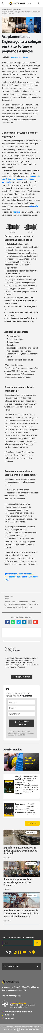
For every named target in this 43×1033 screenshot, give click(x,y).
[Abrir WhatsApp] (37, 1027)
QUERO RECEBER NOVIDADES (22, 723)
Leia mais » (7, 858)
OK (37, 943)
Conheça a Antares (21, 677)
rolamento (33, 206)
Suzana (25, 57)
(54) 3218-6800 (9, 1018)
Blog (8, 9)
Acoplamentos (15, 9)
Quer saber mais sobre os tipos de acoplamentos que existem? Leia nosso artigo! (21, 577)
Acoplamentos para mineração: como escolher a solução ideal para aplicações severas (21, 913)
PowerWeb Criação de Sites (29, 1029)
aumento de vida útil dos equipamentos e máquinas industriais (21, 179)
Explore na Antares (11, 966)
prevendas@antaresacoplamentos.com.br (18, 1011)
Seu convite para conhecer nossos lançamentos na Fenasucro (18, 882)
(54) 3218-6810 (9, 1015)
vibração (16, 212)
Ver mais (32, 823)
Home (4, 9)
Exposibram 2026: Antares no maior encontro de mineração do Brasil (20, 850)
